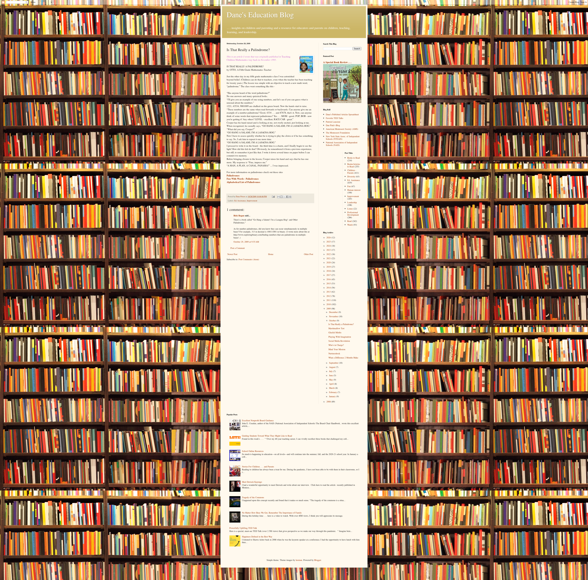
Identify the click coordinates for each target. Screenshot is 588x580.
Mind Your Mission (336, 349)
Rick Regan (239, 215)
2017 (328, 275)
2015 (328, 283)
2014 (328, 287)
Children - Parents (351, 171)
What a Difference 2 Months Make (343, 357)
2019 (328, 266)
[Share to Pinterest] (290, 196)
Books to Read (353, 157)
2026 (328, 237)
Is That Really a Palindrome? (341, 324)
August (332, 367)
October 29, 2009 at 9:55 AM (246, 241)
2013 (328, 291)
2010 (328, 304)
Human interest (353, 189)
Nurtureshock (334, 353)
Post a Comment (237, 248)
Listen (350, 208)
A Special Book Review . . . (337, 62)
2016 (328, 279)
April (331, 383)
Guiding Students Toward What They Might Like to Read (267, 435)
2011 (328, 300)
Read (349, 221)
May (331, 379)
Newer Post (232, 254)
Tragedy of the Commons (253, 497)
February (333, 392)
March (332, 387)
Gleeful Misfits (334, 332)
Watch (350, 224)
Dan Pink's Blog (333, 125)
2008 (328, 401)
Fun (349, 186)
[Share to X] (284, 196)
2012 (328, 296)
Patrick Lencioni (333, 121)
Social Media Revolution (339, 340)
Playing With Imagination (339, 336)
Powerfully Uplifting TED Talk (243, 528)
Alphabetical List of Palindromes (243, 182)
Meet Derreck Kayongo (252, 481)
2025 (328, 241)
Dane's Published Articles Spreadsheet (342, 114)
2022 (328, 254)
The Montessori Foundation (338, 132)
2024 (328, 245)
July (331, 371)
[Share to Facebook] (287, 196)
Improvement (252, 200)
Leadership (352, 202)
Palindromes (233, 175)
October (333, 320)
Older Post (308, 254)
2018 (328, 270)
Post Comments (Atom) (249, 259)
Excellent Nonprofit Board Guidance (258, 420)
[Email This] (278, 196)
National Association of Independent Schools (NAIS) (341, 143)
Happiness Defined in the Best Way (257, 536)
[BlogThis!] (281, 196)
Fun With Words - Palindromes (243, 178)
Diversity (351, 176)
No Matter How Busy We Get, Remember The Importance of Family (272, 512)
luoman (299, 560)
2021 (328, 258)
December (333, 312)
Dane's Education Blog (260, 14)
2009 (328, 308)
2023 (328, 249)
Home (270, 254)
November (334, 316)
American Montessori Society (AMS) (342, 128)
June (331, 375)
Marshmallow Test (336, 328)
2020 (328, 262)
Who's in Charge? (336, 345)
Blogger (317, 560)
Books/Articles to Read (353, 165)
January (332, 396)
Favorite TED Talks (334, 118)
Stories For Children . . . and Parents (258, 466)
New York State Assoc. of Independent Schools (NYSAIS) (343, 137)
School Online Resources (253, 451)
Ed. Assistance (240, 200)
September (334, 362)
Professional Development (353, 213)
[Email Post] (273, 196)
